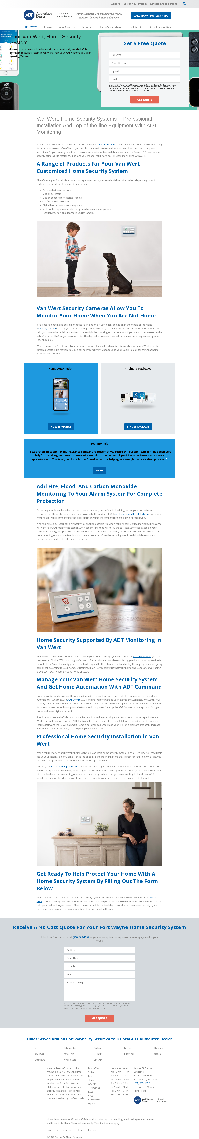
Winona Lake (70, 1059)
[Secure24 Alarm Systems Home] (48, 15)
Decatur (97, 1053)
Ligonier (128, 1047)
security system (105, 144)
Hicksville (158, 1047)
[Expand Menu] (76, 27)
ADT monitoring (142, 656)
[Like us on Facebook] (135, 1112)
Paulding (98, 1047)
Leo (35, 1047)
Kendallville (69, 1053)
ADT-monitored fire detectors (131, 514)
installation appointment (64, 766)
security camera (47, 328)
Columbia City (70, 1047)
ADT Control (74, 699)
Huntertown (39, 1059)
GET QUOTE (144, 100)
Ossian (157, 1053)
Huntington (129, 1053)
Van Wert (98, 1059)
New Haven (39, 1053)
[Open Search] (184, 3)
